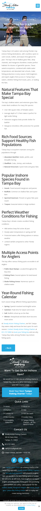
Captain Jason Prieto (13, 467)
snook (10, 487)
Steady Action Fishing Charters (14, 323)
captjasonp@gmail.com (13, 448)
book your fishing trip (21, 332)
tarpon (32, 487)
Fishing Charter (12, 19)
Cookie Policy (30, 505)
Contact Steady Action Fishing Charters (21, 329)
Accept (21, 508)
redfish (4, 487)
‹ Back (8, 348)
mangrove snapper (19, 487)
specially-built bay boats (14, 473)
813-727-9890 (6, 332)
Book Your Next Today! (20, 392)
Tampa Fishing (28, 19)
